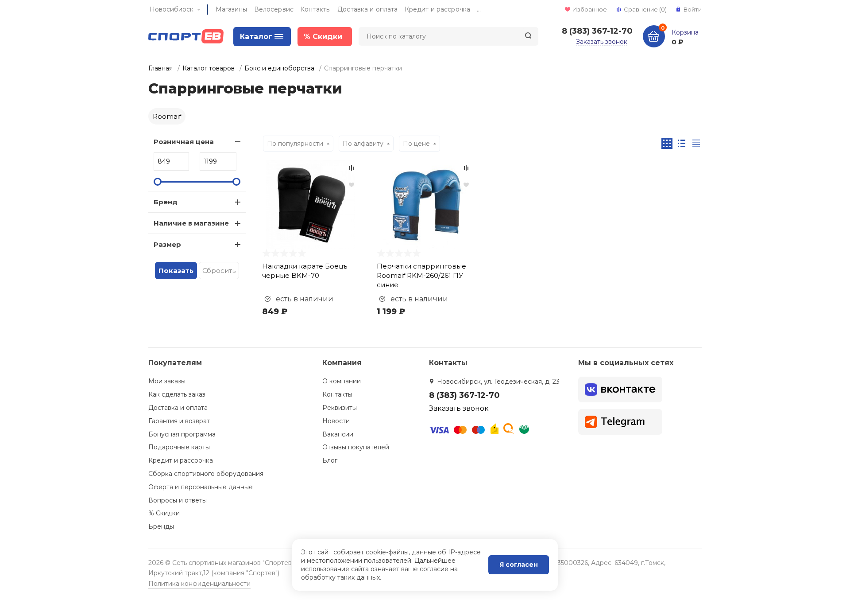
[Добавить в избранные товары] (351, 184)
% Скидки (164, 513)
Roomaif (167, 116)
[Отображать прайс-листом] (696, 143)
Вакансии (337, 434)
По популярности (295, 144)
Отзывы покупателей (355, 447)
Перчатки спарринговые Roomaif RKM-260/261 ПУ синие (421, 275)
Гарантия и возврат (179, 421)
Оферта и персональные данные (200, 487)
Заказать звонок (601, 42)
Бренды (161, 526)
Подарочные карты (179, 447)
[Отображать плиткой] (666, 143)
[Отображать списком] (681, 143)
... (479, 9)
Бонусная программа (182, 434)
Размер (167, 244)
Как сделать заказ (176, 394)
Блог (329, 460)
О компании (341, 381)
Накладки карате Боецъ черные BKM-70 (304, 271)
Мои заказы (166, 381)
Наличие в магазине (191, 223)
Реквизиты (339, 408)
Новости (336, 421)
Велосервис (274, 9)
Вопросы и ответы (177, 500)
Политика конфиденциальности (199, 584)
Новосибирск (171, 9)
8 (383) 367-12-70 (597, 31)
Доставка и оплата (367, 9)
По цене (416, 144)
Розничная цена (184, 141)
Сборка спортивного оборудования (205, 474)
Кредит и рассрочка (438, 9)
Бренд (166, 202)
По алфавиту (363, 144)
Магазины (231, 9)
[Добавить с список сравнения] (351, 168)
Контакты (315, 9)
